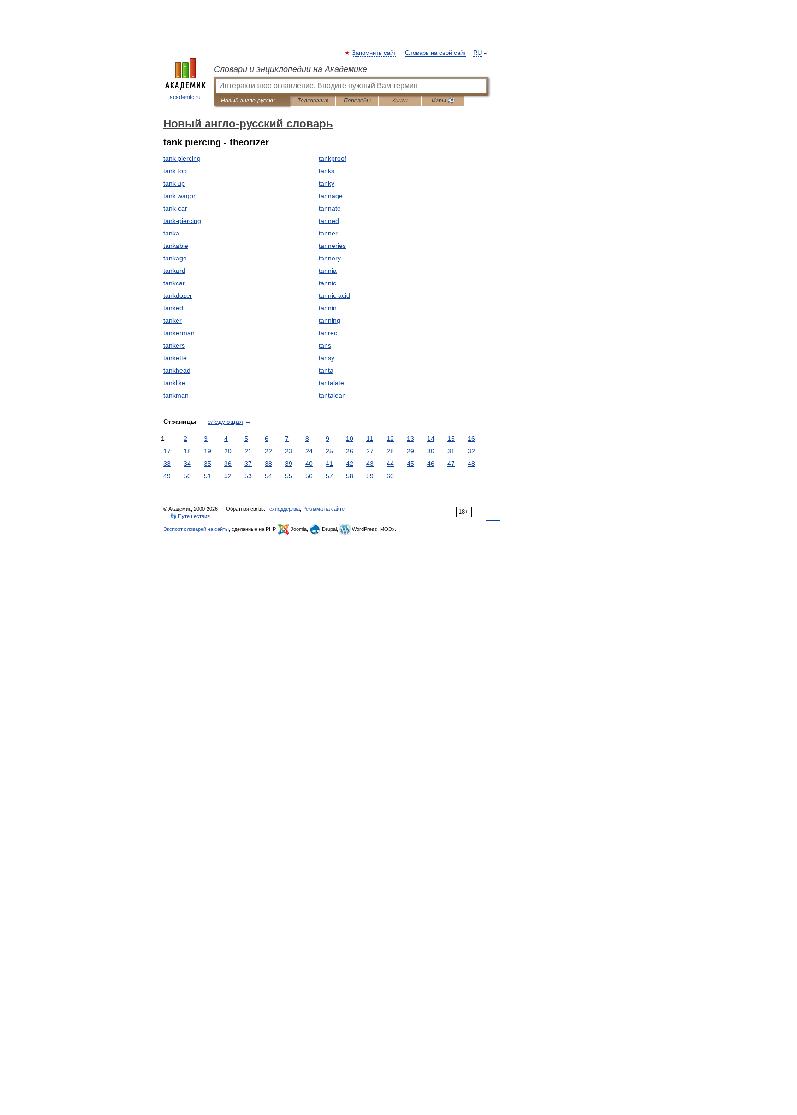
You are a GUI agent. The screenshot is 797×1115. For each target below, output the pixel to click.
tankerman (179, 333)
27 (370, 451)
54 (268, 476)
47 (451, 463)
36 (228, 463)
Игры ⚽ (443, 100)
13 (410, 438)
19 (207, 451)
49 (167, 476)
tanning (329, 320)
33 (167, 463)
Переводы (357, 100)
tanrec (328, 333)
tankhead (176, 370)
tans (325, 345)
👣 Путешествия (190, 516)
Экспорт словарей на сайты (196, 529)
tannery (330, 258)
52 (228, 476)
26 (349, 451)
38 (268, 463)
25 (329, 451)
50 (187, 476)
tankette (175, 358)
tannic (327, 283)
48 (471, 463)
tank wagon (180, 195)
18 (187, 451)
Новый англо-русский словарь (252, 100)
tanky (326, 183)
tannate (330, 208)
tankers (174, 345)
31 (451, 451)
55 (288, 476)
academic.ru (185, 97)
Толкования (312, 100)
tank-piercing (182, 220)
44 (390, 463)
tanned (329, 220)
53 (248, 476)
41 (329, 463)
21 (248, 451)
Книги (400, 100)
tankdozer (177, 295)
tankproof (332, 158)
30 (430, 451)
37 (248, 463)
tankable (175, 245)
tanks (326, 171)
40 (309, 463)
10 (349, 438)
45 (410, 463)
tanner (328, 233)
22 (268, 451)
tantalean (332, 395)
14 (430, 438)
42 (349, 463)
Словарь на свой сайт (435, 53)
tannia (328, 270)
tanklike (174, 382)
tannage (331, 195)
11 (369, 438)
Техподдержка (283, 509)
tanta (326, 370)
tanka (171, 233)
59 (370, 476)
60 (390, 476)
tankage (175, 258)
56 (309, 476)
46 (430, 463)
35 (207, 463)
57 (329, 476)
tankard (174, 270)
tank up (174, 183)
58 (349, 476)
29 (410, 451)
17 (167, 451)
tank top (175, 171)
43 (370, 463)
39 (288, 463)
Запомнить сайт (374, 53)
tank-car (175, 208)
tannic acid (334, 295)
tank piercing (182, 158)
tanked (173, 308)
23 (288, 451)
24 (309, 451)
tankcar (174, 283)
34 (187, 463)
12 (390, 438)
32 (471, 451)
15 (451, 438)
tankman (176, 395)
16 (471, 438)
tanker (172, 320)
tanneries (332, 245)
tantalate (331, 382)
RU (477, 53)
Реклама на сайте (324, 509)
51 (207, 476)
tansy (326, 358)
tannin (328, 308)
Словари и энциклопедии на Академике (290, 69)
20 (228, 451)
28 (390, 451)
